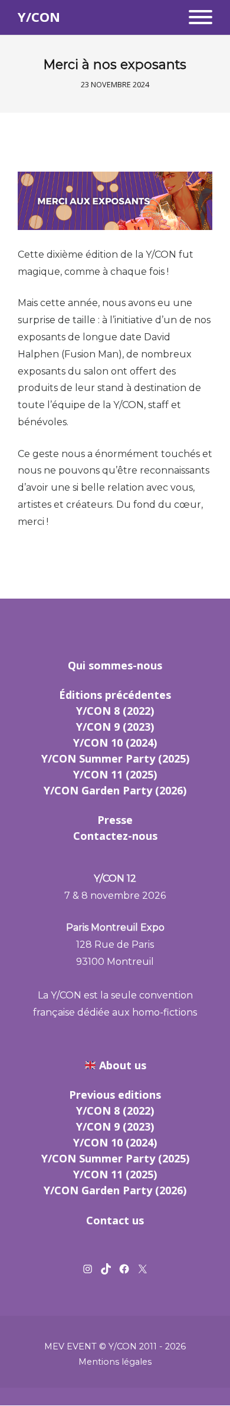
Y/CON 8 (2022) (115, 711)
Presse (115, 820)
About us (122, 1065)
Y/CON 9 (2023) (115, 727)
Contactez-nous (115, 836)
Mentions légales (115, 1361)
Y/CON (39, 16)
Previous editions (115, 1095)
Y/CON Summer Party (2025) (115, 758)
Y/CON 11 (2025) (115, 774)
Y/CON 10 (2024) (115, 742)
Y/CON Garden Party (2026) (115, 790)
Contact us (115, 1220)
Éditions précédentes (115, 695)
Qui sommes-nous (115, 665)
